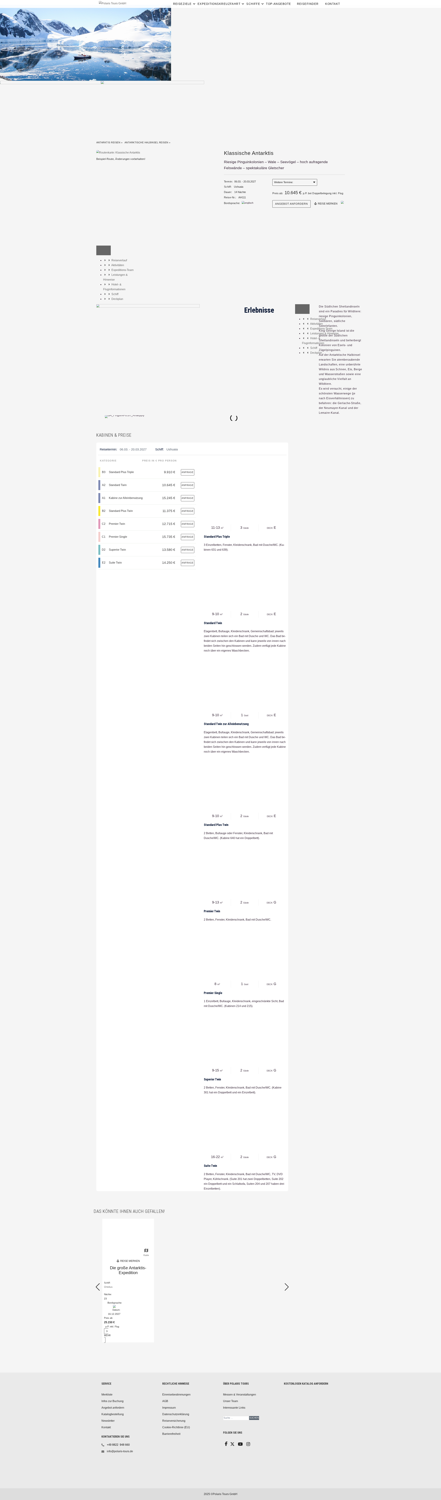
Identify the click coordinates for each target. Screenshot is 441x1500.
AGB (165, 1401)
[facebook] (225, 1445)
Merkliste (106, 1394)
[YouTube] (240, 1445)
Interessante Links (234, 1407)
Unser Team (230, 1401)
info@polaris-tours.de (120, 1451)
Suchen (254, 1418)
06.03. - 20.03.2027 (133, 449)
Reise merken (327, 203)
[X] (232, 1445)
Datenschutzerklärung (175, 1414)
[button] (99, 418)
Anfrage (188, 472)
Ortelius (108, 1286)
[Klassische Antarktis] (118, 152)
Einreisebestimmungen (176, 1394)
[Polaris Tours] (127, 3)
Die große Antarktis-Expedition (128, 1270)
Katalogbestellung (112, 1414)
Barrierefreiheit (171, 1433)
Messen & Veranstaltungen (239, 1394)
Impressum (169, 1407)
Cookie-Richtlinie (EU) (176, 1427)
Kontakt (106, 1427)
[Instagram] (248, 1445)
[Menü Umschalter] (103, 250)
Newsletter (108, 1420)
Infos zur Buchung (112, 1401)
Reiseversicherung (173, 1420)
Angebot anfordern (291, 203)
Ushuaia (238, 186)
